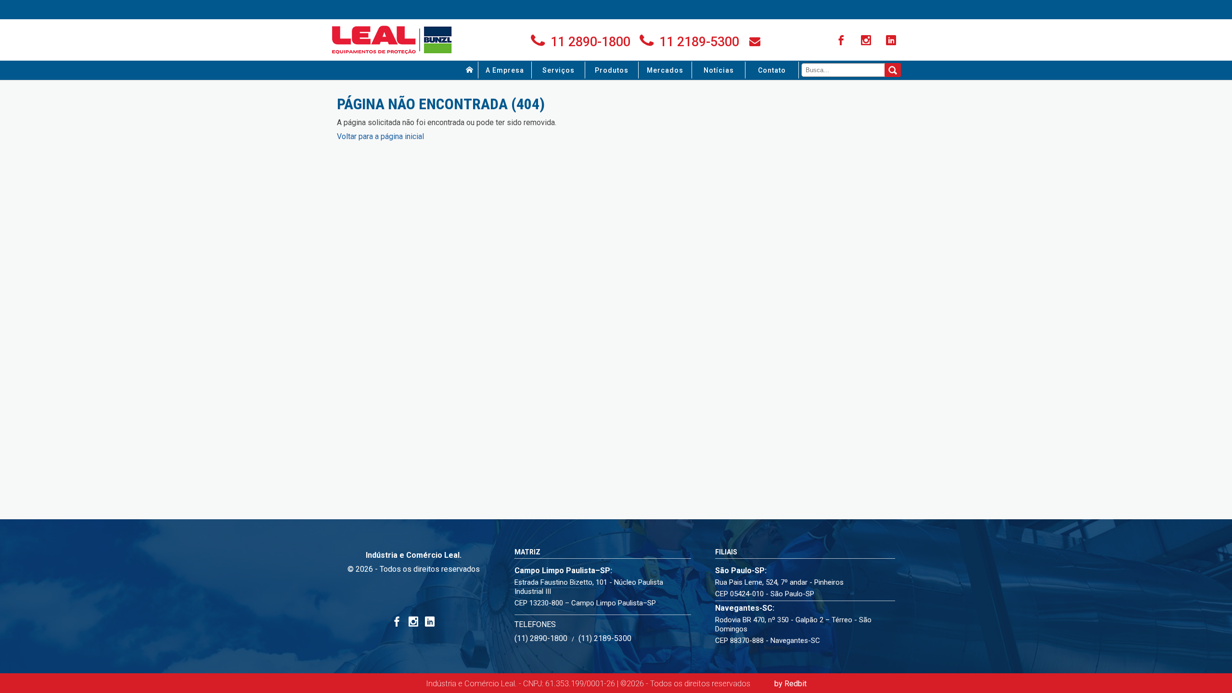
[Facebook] (842, 41)
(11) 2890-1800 (540, 638)
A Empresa (505, 70)
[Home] (469, 70)
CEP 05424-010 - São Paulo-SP (764, 594)
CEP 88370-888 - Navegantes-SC (767, 640)
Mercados (665, 70)
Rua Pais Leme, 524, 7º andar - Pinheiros (779, 582)
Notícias (719, 70)
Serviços (558, 70)
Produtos (612, 70)
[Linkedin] (892, 41)
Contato (772, 70)
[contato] (754, 41)
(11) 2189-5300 (604, 638)
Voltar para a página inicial (380, 136)
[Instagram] (867, 41)
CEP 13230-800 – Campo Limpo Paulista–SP (585, 603)
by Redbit (790, 683)
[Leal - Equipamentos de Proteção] (392, 40)
